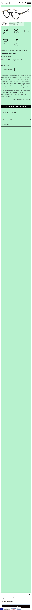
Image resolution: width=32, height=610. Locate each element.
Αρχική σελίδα (5, 50)
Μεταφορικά (5, 124)
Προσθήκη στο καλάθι (16, 106)
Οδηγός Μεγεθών (8, 69)
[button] (29, 594)
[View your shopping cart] (25, 2)
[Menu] (29, 2)
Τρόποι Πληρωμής (6, 119)
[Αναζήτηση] (17, 2)
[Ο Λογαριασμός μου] (22, 2)
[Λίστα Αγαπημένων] (19, 2)
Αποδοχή (16, 606)
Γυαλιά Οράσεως (13, 50)
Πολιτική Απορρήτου (7, 601)
